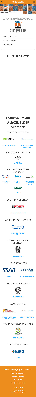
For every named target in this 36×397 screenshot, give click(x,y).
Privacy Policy (22, 393)
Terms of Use (14, 393)
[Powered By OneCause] (18, 388)
